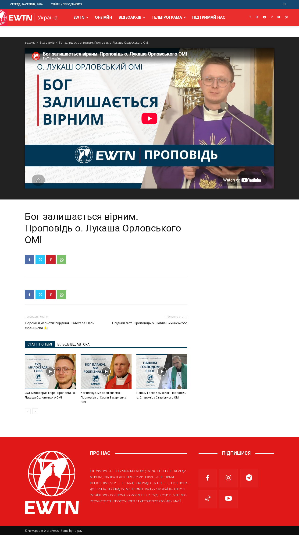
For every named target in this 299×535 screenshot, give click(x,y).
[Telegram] (264, 17)
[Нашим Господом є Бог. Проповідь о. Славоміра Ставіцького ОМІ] (161, 371)
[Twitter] (40, 259)
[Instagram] (257, 17)
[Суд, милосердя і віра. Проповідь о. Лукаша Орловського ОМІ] (50, 371)
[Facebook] (250, 17)
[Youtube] (278, 17)
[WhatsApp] (61, 259)
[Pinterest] (51, 259)
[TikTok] (271, 17)
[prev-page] (28, 411)
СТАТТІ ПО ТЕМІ (40, 344)
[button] (285, 4)
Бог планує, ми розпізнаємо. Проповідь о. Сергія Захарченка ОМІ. (103, 397)
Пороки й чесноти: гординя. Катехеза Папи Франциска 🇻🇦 (59, 325)
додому (30, 43)
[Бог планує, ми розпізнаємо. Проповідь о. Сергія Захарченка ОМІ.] (106, 371)
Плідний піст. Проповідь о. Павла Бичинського (149, 323)
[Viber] (286, 17)
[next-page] (35, 411)
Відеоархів (47, 43)
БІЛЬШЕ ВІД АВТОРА (73, 344)
